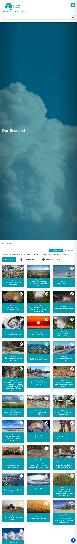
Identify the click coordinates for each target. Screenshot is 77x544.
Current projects (29, 259)
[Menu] (73, 5)
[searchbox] (38, 17)
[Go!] (73, 17)
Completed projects (52, 259)
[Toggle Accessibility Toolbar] (73, 540)
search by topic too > (59, 254)
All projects (9, 259)
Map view (70, 251)
